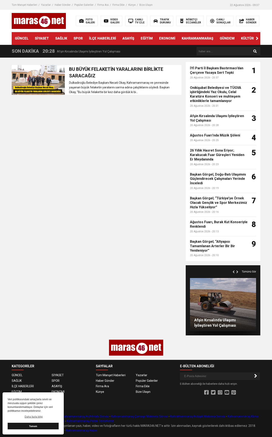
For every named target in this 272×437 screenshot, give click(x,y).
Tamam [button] (33, 426)
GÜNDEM (227, 38)
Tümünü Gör (249, 271)
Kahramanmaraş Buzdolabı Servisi (85, 416)
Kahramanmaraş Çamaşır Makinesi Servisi (139, 416)
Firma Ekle (118, 4)
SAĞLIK (61, 38)
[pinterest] (233, 393)
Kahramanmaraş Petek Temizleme (90, 421)
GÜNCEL (21, 38)
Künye (132, 4)
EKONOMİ (167, 38)
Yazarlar (46, 4)
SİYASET (42, 38)
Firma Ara (103, 4)
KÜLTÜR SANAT (253, 38)
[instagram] (220, 393)
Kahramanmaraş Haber (82, 430)
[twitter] (213, 393)
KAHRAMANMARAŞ (197, 38)
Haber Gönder (63, 4)
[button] (257, 38)
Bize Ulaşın (146, 4)
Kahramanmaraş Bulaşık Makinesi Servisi (197, 416)
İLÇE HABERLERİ (102, 38)
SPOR (78, 38)
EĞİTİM (147, 38)
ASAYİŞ (128, 38)
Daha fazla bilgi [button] (34, 416)
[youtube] (227, 393)
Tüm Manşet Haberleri (24, 4)
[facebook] (206, 393)
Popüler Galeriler (84, 4)
